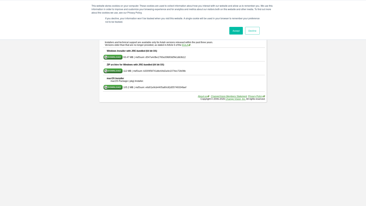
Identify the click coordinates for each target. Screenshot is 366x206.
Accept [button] (236, 30)
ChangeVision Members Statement (229, 96)
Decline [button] (252, 30)
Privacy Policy (255, 96)
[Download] (113, 58)
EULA (185, 45)
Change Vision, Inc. (236, 99)
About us (202, 96)
